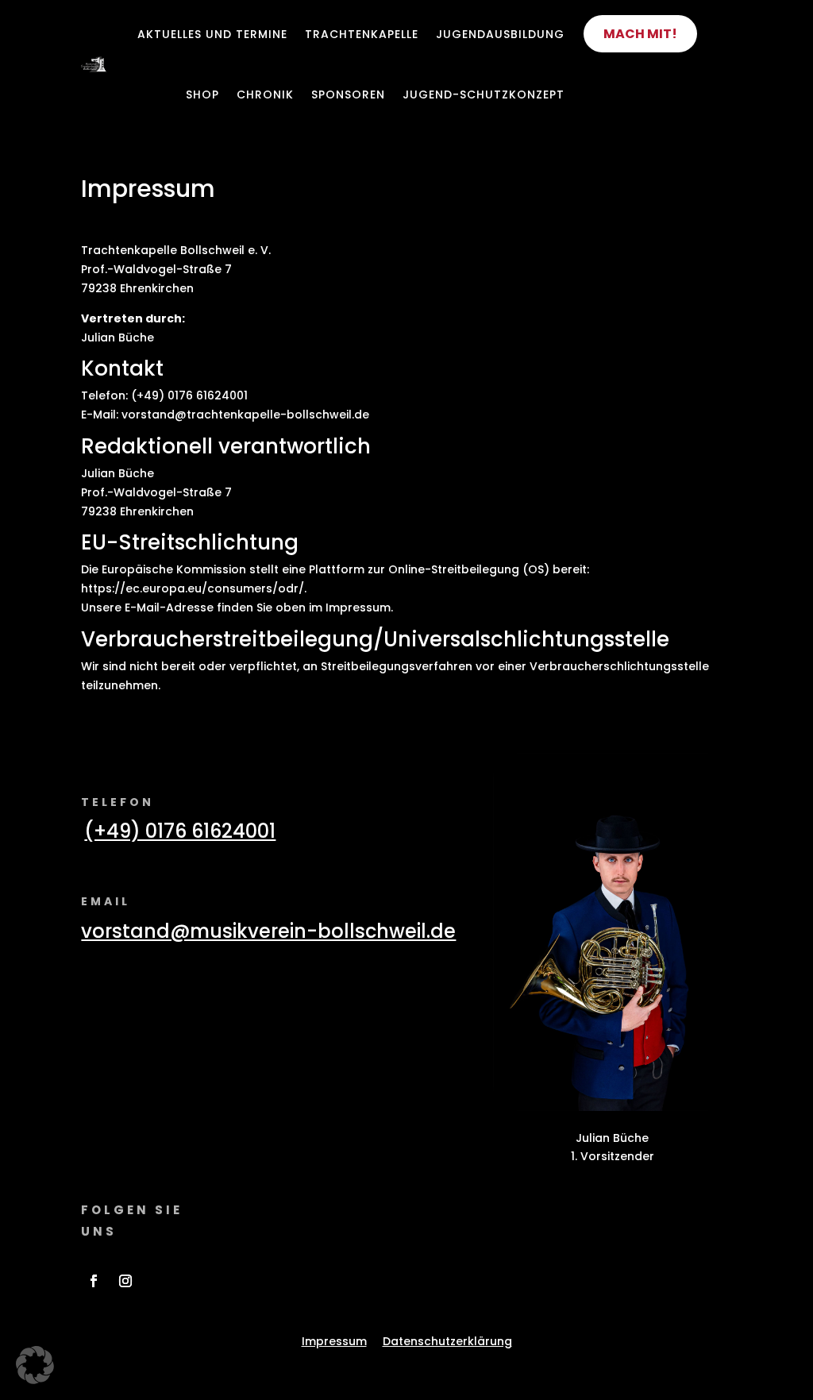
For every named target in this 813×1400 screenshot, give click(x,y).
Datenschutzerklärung (447, 1341)
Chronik (265, 94)
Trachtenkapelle (361, 34)
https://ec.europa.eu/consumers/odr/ (192, 588)
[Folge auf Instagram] (125, 1281)
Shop (202, 94)
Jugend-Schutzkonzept (483, 94)
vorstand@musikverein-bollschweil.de (268, 931)
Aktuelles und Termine (212, 34)
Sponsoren (348, 94)
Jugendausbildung (500, 34)
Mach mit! (640, 34)
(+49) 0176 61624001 (179, 831)
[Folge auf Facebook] (93, 1281)
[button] (35, 1365)
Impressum (334, 1341)
